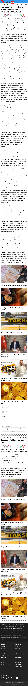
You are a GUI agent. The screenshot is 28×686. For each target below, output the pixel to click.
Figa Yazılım (13, 628)
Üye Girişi (3, 646)
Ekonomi (9, 4)
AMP (16, 653)
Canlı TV (3, 662)
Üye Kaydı (3, 648)
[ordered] (11, 429)
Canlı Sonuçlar (4, 660)
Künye (2, 650)
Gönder (14, 431)
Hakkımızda (3, 653)
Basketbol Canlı (18, 650)
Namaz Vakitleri (18, 666)
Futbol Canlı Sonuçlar (5, 664)
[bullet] (13, 429)
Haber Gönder (18, 664)
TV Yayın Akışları (19, 646)
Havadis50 (3, 4)
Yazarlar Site (17, 648)
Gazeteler (17, 660)
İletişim (2, 655)
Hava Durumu (18, 662)
